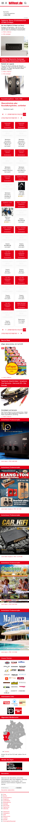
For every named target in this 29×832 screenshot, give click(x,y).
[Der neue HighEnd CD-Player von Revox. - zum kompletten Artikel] (14, 46)
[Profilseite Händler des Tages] (14, 766)
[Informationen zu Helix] (14, 675)
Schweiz (6, 751)
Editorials (5, 808)
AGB (4, 814)
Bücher (5, 796)
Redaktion (6, 799)
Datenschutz (6, 816)
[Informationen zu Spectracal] (14, 687)
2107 (9, 118)
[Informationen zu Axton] (21, 662)
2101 (15, 114)
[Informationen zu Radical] (6, 687)
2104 (24, 114)
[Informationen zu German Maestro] (21, 670)
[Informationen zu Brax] (6, 667)
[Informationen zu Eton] (13, 670)
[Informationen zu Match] (12, 678)
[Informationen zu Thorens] (22, 687)
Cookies (5, 818)
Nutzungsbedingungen (9, 821)
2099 (9, 114)
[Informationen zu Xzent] (14, 691)
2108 (12, 118)
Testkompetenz (7, 797)
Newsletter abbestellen (7, 790)
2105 (2, 118)
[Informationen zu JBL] (6, 679)
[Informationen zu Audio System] (14, 663)
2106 (6, 118)
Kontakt (5, 819)
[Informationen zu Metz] (20, 678)
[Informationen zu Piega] (22, 683)
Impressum (6, 811)
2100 (12, 114)
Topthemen (6, 807)
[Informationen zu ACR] (7, 663)
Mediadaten (6, 813)
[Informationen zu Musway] (6, 683)
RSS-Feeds (6, 805)
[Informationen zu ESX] (6, 671)
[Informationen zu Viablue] (6, 692)
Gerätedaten (6, 801)
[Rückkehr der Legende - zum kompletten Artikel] (14, 86)
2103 (21, 114)
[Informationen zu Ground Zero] (6, 675)
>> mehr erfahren (6, 377)
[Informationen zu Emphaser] (22, 667)
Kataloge (5, 804)
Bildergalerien (7, 802)
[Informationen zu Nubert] (14, 683)
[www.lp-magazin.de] (10, 713)
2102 (18, 114)
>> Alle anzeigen (6, 34)
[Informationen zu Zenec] (22, 691)
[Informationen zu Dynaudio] (14, 666)
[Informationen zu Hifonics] (22, 675)
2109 (15, 118)
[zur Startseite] (16, 3)
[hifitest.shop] (18, 713)
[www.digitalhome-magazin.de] (6, 705)
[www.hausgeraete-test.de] (14, 705)
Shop (4, 794)
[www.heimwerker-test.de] (22, 705)
